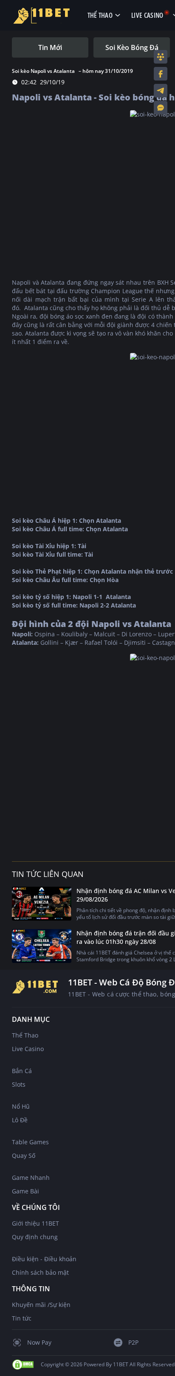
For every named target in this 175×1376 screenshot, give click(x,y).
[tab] (50, 47)
